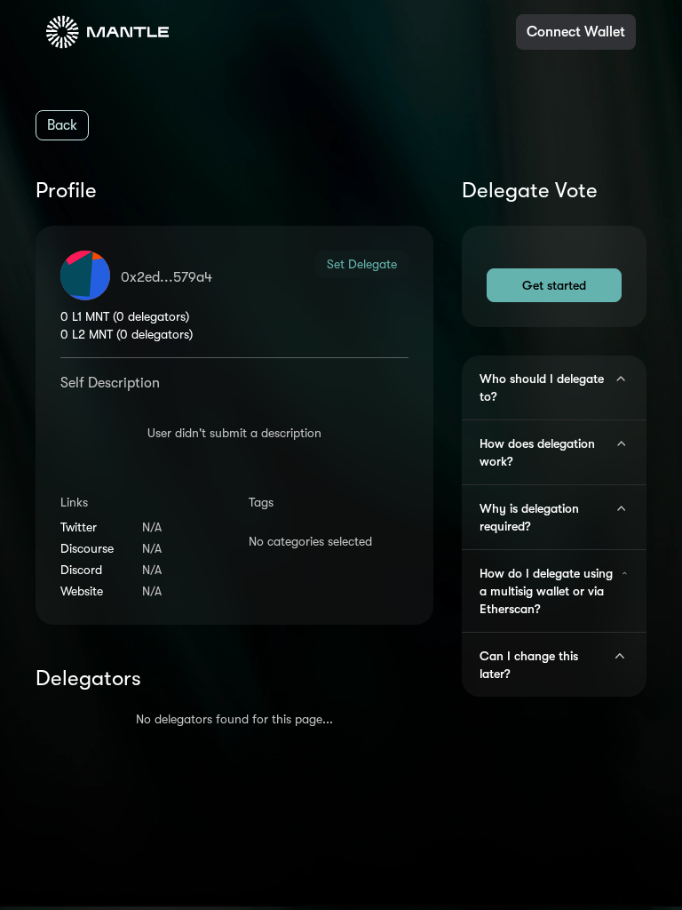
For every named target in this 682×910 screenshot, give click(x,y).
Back (62, 125)
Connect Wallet (576, 32)
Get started (554, 285)
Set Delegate (362, 264)
